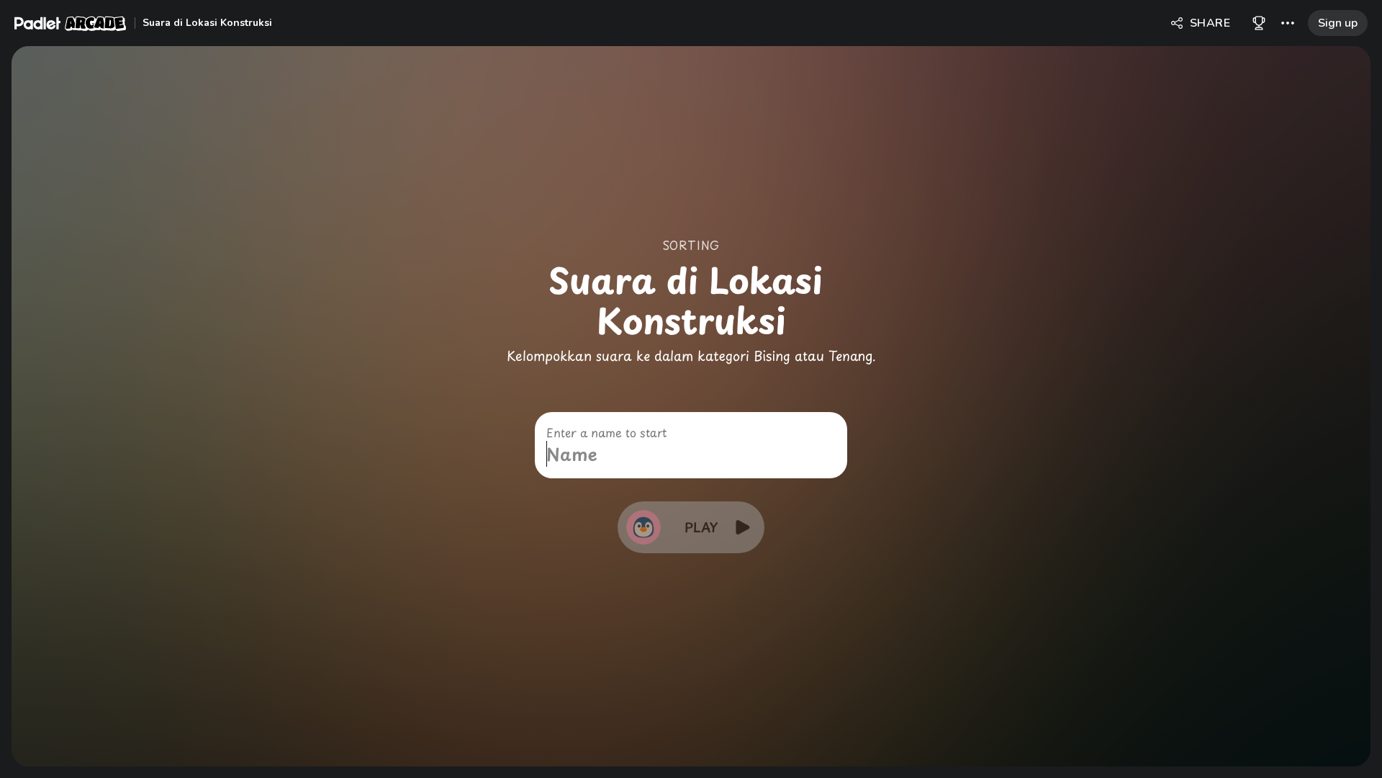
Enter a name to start (606, 432)
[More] (1287, 23)
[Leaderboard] (1259, 23)
